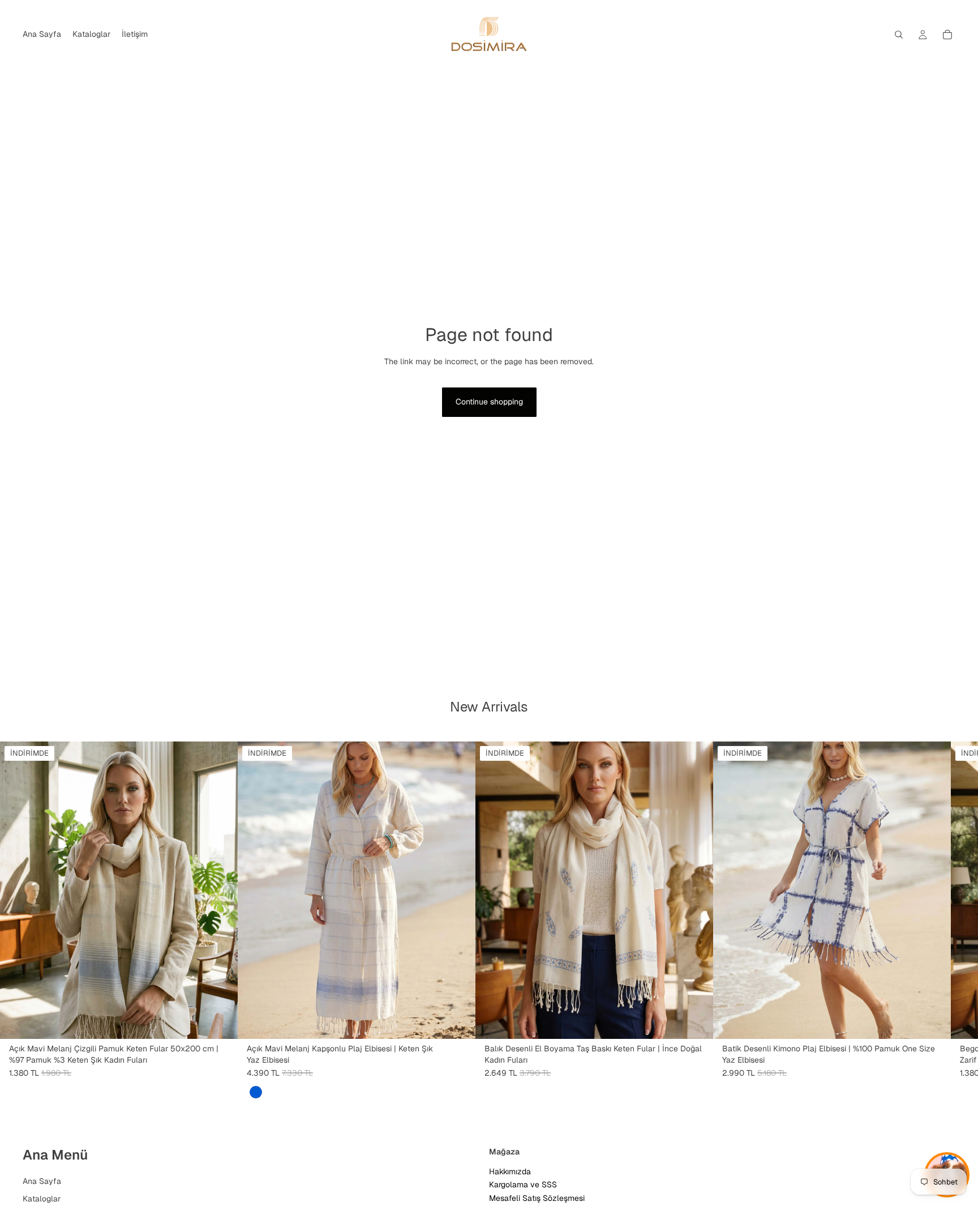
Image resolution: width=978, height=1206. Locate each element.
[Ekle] (220, 1021)
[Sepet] (947, 34)
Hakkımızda (510, 1171)
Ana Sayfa (42, 1181)
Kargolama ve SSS (523, 1185)
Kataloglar (42, 1199)
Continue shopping (489, 402)
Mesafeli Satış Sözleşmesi (537, 1198)
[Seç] (458, 1021)
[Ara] (898, 34)
